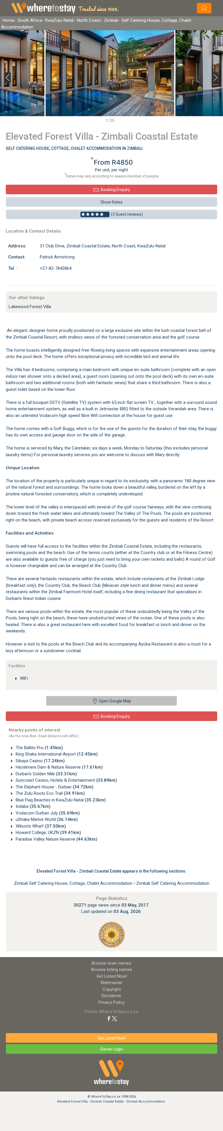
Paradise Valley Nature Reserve (56, 839)
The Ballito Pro (39, 747)
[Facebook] (109, 1018)
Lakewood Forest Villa (30, 306)
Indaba (33, 806)
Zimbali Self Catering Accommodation (172, 883)
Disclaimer (111, 995)
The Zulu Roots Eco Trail (50, 793)
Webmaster (111, 982)
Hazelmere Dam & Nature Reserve (59, 767)
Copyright (111, 989)
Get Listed (111, 976)
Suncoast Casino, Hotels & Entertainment (66, 780)
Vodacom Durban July (47, 813)
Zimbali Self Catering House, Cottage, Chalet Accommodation (74, 883)
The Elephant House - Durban (54, 787)
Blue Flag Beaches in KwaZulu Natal (60, 800)
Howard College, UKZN (48, 832)
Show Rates (111, 202)
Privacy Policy (111, 1002)
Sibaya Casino (40, 760)
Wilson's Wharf (40, 826)
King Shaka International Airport (56, 754)
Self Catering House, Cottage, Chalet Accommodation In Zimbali (74, 148)
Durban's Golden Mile (46, 773)
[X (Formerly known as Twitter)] (114, 1018)
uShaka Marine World (46, 819)
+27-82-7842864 (55, 268)
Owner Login (111, 1049)
